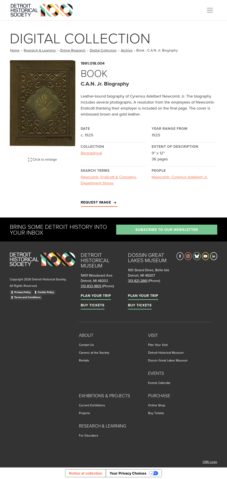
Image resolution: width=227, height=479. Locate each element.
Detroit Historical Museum (166, 352)
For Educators (88, 435)
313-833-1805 (91, 285)
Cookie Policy (46, 292)
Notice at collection (85, 473)
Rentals (84, 360)
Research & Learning (40, 50)
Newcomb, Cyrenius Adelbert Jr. (180, 177)
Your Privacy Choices (128, 473)
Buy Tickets (92, 305)
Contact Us (86, 345)
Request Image (96, 202)
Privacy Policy (22, 292)
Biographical (91, 153)
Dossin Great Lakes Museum (168, 360)
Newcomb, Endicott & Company (108, 177)
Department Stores (97, 183)
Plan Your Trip (96, 295)
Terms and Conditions (27, 297)
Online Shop (156, 405)
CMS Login (210, 462)
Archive (127, 50)
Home (15, 50)
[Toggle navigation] (210, 10)
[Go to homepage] (42, 264)
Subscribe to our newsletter (166, 229)
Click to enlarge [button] (44, 159)
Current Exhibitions (92, 405)
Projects (84, 413)
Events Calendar (159, 383)
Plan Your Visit (158, 345)
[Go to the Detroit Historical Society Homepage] (43, 9)
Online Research (73, 50)
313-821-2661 (137, 280)
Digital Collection (103, 50)
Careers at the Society (94, 352)
